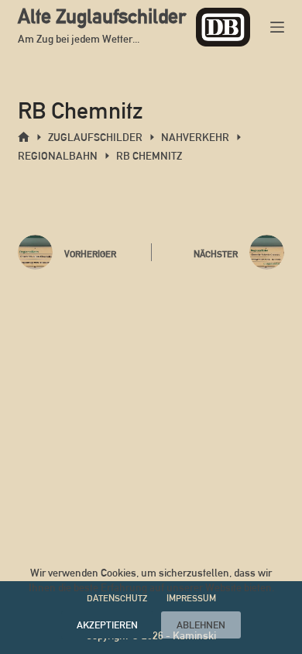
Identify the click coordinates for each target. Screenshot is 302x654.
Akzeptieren (107, 625)
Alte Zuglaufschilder (102, 16)
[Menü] (277, 27)
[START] (23, 137)
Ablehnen (201, 625)
